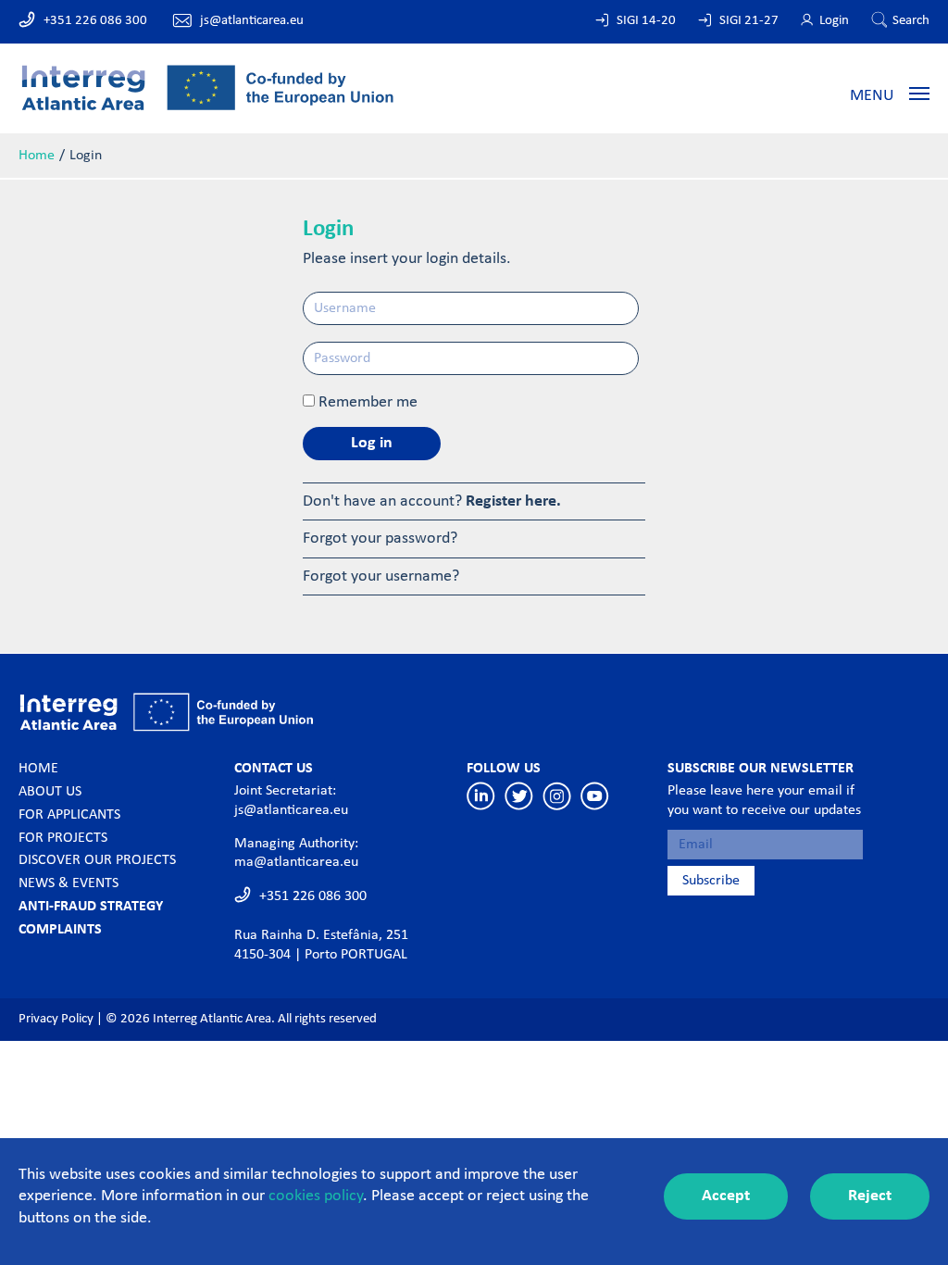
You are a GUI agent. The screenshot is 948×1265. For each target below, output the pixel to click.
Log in (372, 443)
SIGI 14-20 (646, 21)
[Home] (207, 86)
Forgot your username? (381, 576)
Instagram (557, 796)
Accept (726, 1196)
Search (910, 21)
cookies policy (315, 1196)
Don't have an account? (432, 501)
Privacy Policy (56, 1019)
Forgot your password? (380, 538)
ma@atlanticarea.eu (296, 862)
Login (834, 21)
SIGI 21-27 (749, 21)
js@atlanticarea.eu (252, 21)
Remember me (368, 402)
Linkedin (481, 796)
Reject (870, 1196)
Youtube (594, 796)
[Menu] (919, 92)
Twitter (519, 796)
